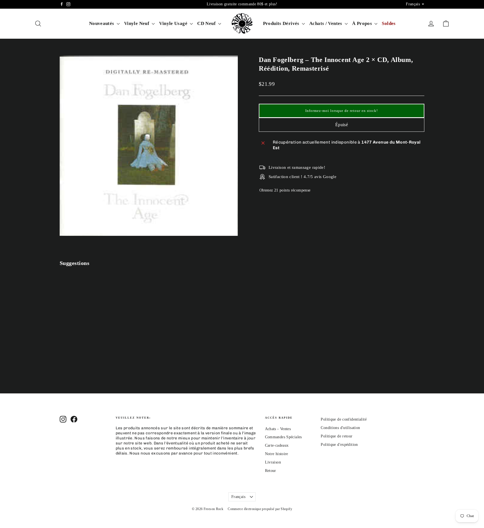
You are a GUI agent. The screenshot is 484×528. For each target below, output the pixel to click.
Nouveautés (102, 23)
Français (238, 497)
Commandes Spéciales (283, 437)
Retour (270, 471)
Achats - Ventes (278, 429)
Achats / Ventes (326, 23)
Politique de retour (336, 436)
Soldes (388, 23)
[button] (341, 111)
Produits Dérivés (282, 23)
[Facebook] (62, 4)
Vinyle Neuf (137, 23)
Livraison (273, 462)
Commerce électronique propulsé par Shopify (260, 509)
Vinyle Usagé (174, 23)
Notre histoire (276, 454)
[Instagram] (68, 4)
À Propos (362, 23)
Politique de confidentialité (344, 419)
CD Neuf (207, 23)
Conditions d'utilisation (340, 428)
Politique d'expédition (339, 444)
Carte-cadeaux (277, 445)
